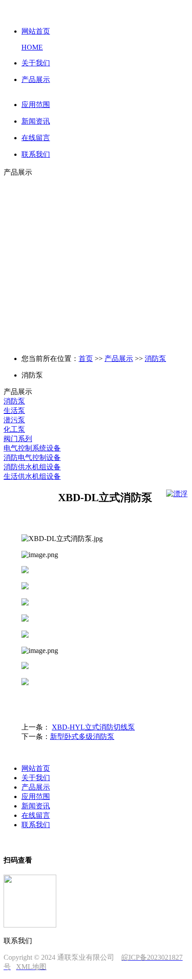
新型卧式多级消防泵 (82, 736)
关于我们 (35, 777)
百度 (48, 841)
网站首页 (35, 768)
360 (62, 841)
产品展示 (118, 358)
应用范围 (35, 796)
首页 (86, 358)
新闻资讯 (35, 806)
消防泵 (155, 358)
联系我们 (35, 825)
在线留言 (35, 815)
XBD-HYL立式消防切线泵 (93, 727)
